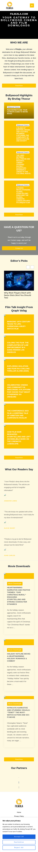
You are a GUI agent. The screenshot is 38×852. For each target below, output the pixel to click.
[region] (19, 834)
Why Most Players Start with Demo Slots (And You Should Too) (17, 295)
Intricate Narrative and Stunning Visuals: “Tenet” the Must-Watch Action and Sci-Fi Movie (18, 712)
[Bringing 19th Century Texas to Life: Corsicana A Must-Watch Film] (14, 316)
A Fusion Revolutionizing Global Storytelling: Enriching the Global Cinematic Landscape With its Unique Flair (23, 195)
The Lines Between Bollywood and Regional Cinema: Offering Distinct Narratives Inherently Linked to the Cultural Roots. (23, 164)
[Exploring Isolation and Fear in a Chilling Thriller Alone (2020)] (17, 360)
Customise (19, 842)
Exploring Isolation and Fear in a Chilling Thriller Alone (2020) (18, 368)
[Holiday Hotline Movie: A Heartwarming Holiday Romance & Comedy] (19, 642)
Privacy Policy (19, 816)
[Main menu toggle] (32, 5)
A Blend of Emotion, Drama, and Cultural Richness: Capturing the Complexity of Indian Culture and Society (23, 134)
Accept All (19, 837)
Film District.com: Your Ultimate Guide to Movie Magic (17, 111)
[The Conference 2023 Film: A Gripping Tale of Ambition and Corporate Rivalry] (15, 405)
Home (19, 812)
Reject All (19, 847)
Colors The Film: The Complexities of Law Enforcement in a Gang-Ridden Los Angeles (18, 347)
